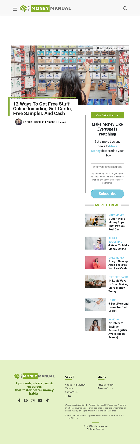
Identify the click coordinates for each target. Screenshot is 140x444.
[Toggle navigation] (15, 9)
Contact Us (71, 392)
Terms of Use (105, 388)
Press (68, 395)
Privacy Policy (105, 384)
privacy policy (116, 180)
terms (109, 183)
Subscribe (107, 193)
